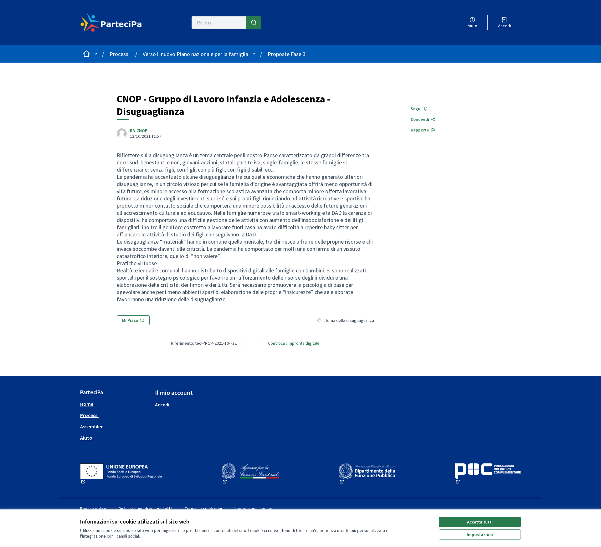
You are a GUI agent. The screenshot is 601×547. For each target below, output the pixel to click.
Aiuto (86, 438)
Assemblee (91, 426)
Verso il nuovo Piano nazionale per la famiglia (195, 54)
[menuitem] (115, 404)
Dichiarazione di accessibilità (145, 508)
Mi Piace (130, 320)
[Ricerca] (253, 22)
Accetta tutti (480, 522)
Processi (120, 54)
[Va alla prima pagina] (114, 23)
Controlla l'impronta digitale (294, 343)
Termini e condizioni (203, 508)
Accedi (162, 404)
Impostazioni (480, 534)
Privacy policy (93, 508)
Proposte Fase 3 (287, 54)
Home (86, 404)
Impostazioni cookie (253, 508)
